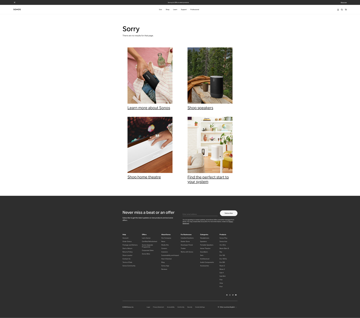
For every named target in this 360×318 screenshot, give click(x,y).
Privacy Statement (158, 307)
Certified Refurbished (149, 241)
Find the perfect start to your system (208, 179)
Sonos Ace (223, 241)
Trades (183, 248)
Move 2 (222, 269)
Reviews (164, 269)
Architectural (204, 259)
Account (125, 238)
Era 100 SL (223, 259)
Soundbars (204, 252)
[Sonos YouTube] (235, 294)
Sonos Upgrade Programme (147, 246)
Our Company (166, 238)
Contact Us (126, 259)
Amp (221, 283)
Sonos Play (223, 238)
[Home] (17, 9)
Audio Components (207, 262)
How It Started (166, 259)
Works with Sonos (187, 252)
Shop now (344, 2)
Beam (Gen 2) (224, 248)
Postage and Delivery (130, 245)
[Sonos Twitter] (232, 295)
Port (221, 287)
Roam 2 (222, 266)
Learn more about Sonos (149, 107)
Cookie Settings (200, 307)
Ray (221, 252)
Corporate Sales (148, 250)
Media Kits (165, 245)
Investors (164, 252)
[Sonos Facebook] (226, 295)
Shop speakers (200, 107)
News (163, 241)
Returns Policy (128, 252)
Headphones (204, 238)
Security (189, 307)
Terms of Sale (127, 262)
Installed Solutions (187, 238)
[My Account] (338, 9)
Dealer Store (185, 241)
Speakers (203, 241)
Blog (163, 262)
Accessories (204, 266)
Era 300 (222, 262)
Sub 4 (222, 273)
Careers (164, 248)
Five (221, 280)
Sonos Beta (146, 254)
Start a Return (127, 248)
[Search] (342, 9)
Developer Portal (187, 245)
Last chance (146, 238)
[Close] (14, 2)
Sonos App (165, 266)
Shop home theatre (144, 177)
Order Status (127, 241)
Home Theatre (205, 248)
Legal (148, 307)
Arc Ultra (223, 245)
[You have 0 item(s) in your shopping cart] (346, 9)
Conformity (180, 307)
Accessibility (170, 307)
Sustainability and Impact (170, 255)
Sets (201, 255)
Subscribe (229, 213)
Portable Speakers (206, 245)
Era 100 (222, 255)
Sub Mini (223, 276)
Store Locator (127, 255)
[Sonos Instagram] (229, 295)
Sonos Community (129, 266)
